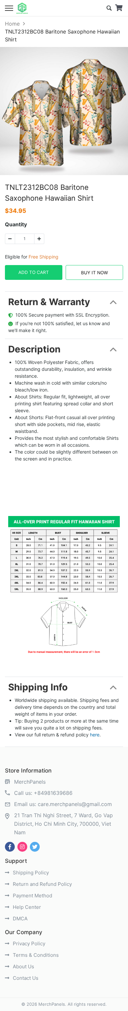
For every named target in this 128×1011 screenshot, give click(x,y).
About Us (22, 966)
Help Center (26, 907)
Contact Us (24, 978)
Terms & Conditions (35, 955)
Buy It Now (94, 272)
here (94, 734)
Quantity (16, 224)
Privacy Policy (28, 943)
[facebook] (10, 847)
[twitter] (35, 847)
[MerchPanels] (22, 8)
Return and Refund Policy (41, 884)
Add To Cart (33, 272)
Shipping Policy (30, 872)
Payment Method (31, 895)
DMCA (19, 918)
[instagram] (22, 847)
